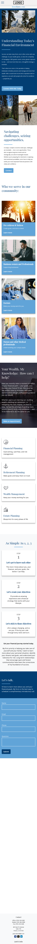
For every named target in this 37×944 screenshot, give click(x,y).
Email (4, 714)
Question (5, 736)
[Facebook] (15, 936)
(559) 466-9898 (21, 922)
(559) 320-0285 (20, 920)
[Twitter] (18, 936)
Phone (4, 725)
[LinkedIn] (21, 936)
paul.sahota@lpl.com (18, 933)
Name (4, 703)
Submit (6, 752)
